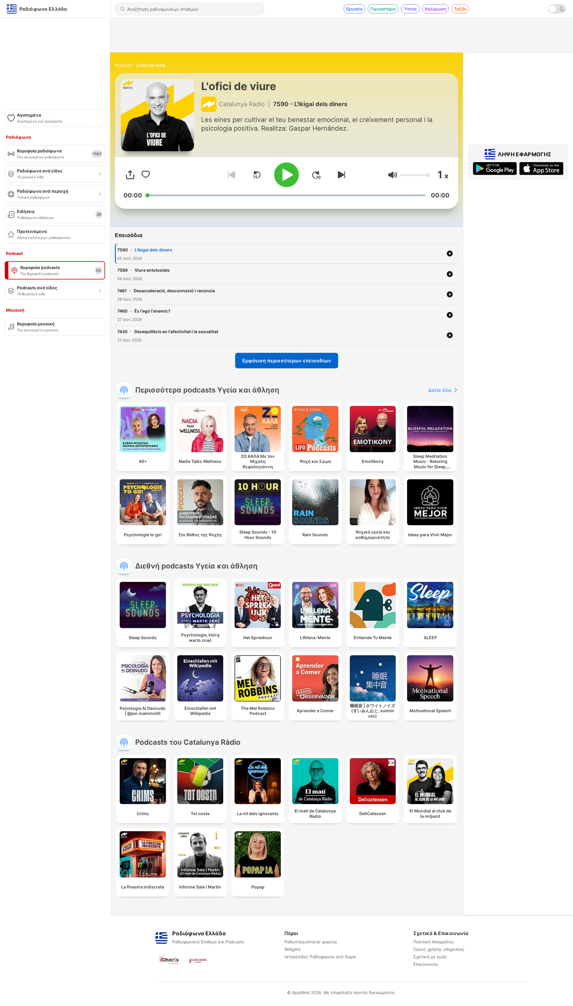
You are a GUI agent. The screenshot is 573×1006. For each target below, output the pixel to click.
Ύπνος (410, 8)
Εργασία (354, 8)
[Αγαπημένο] (145, 174)
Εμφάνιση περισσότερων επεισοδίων (286, 361)
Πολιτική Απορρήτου (433, 941)
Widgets (292, 949)
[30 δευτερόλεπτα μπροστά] (316, 174)
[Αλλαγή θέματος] (557, 8)
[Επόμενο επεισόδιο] (340, 174)
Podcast (123, 65)
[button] (392, 175)
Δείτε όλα (439, 390)
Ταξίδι (460, 8)
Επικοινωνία (425, 964)
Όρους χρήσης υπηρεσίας (438, 949)
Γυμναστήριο (383, 8)
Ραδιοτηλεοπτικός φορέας (310, 941)
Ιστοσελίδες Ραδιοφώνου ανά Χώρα (320, 956)
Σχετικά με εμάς (430, 956)
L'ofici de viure (150, 65)
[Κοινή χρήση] (130, 174)
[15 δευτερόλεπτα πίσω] (256, 174)
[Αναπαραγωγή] (286, 174)
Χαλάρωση (435, 8)
